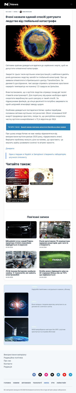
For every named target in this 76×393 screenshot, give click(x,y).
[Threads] (52, 374)
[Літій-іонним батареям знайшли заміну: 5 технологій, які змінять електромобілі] (21, 259)
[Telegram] (70, 374)
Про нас (7, 361)
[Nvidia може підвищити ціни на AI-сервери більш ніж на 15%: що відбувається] (54, 259)
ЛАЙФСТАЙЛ (61, 383)
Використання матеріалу (15, 355)
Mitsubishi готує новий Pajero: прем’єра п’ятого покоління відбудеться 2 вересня (19, 243)
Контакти (8, 364)
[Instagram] (46, 374)
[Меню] (71, 4)
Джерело (10, 148)
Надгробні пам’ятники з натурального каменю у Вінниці (51, 289)
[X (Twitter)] (40, 374)
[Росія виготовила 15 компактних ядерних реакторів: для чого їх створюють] (54, 229)
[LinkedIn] (58, 374)
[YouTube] (64, 374)
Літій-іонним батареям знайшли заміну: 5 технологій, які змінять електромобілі (21, 273)
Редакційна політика (13, 358)
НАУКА (15, 11)
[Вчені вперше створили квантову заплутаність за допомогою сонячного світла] (16, 304)
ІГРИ (52, 383)
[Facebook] (34, 374)
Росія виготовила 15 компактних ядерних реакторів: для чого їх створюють (54, 243)
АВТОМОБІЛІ (26, 383)
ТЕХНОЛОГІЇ (37, 383)
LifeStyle (34, 286)
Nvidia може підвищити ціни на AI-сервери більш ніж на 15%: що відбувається (53, 273)
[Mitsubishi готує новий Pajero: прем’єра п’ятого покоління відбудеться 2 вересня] (21, 229)
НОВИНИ (16, 383)
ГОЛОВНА (7, 383)
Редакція (8, 367)
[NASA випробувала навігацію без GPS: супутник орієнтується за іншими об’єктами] (16, 329)
